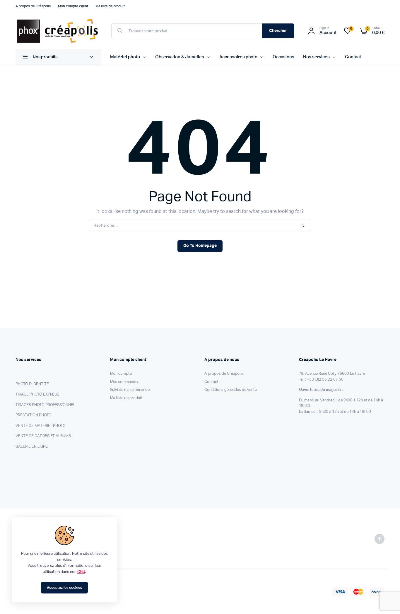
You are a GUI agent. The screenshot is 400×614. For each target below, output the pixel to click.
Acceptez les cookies (64, 587)
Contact (353, 57)
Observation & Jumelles (179, 57)
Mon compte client (73, 6)
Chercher (278, 31)
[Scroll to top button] (387, 600)
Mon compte (121, 374)
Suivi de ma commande (130, 390)
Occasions (283, 57)
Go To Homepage (200, 246)
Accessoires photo (238, 57)
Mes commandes (125, 382)
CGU (81, 572)
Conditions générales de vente (230, 390)
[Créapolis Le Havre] (58, 30)
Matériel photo (125, 57)
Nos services (316, 57)
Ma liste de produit (110, 6)
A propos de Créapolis (33, 6)
